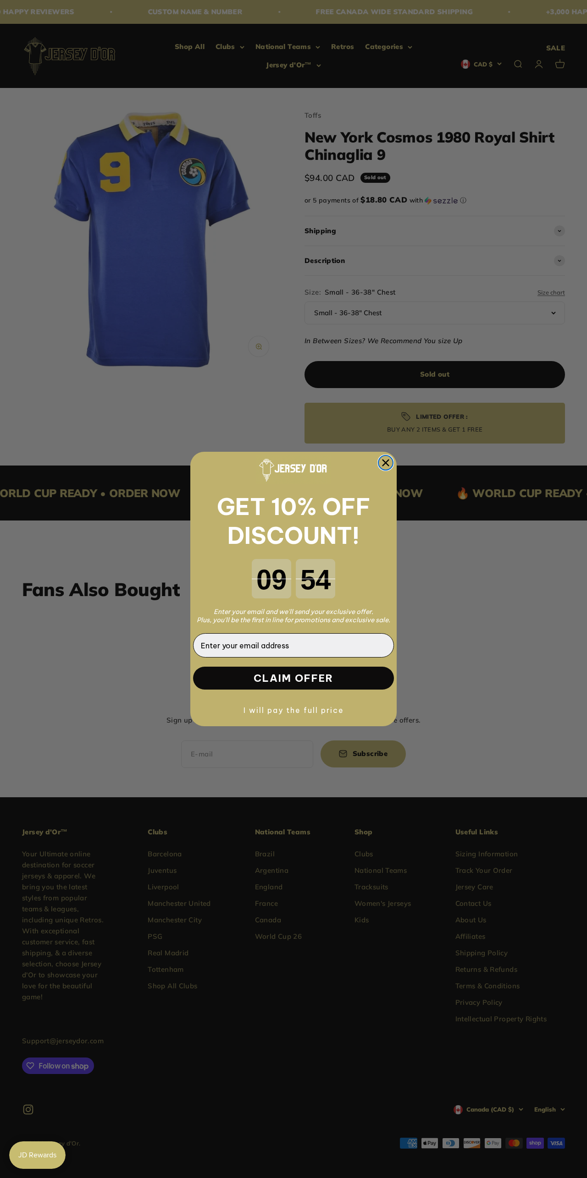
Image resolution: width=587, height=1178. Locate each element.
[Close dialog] (385, 462)
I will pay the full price (294, 710)
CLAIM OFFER (293, 678)
